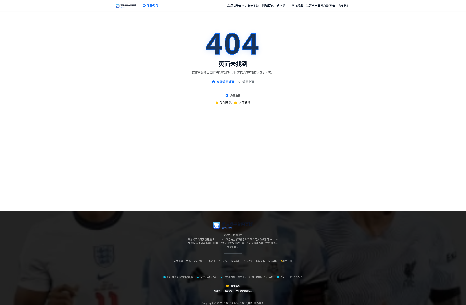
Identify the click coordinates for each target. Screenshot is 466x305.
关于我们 (223, 261)
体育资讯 (297, 5)
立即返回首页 (225, 82)
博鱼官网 (217, 291)
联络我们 (344, 5)
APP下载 (178, 261)
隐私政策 (248, 261)
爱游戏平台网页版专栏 (320, 5)
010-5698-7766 (208, 276)
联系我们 (235, 261)
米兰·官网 (228, 291)
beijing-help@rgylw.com (180, 276)
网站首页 (268, 5)
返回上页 (248, 82)
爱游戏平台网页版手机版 (243, 5)
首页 (188, 261)
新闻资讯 (282, 5)
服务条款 (260, 261)
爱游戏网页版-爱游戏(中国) (238, 303)
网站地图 (273, 261)
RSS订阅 (287, 261)
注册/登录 (152, 5)
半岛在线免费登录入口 (244, 291)
